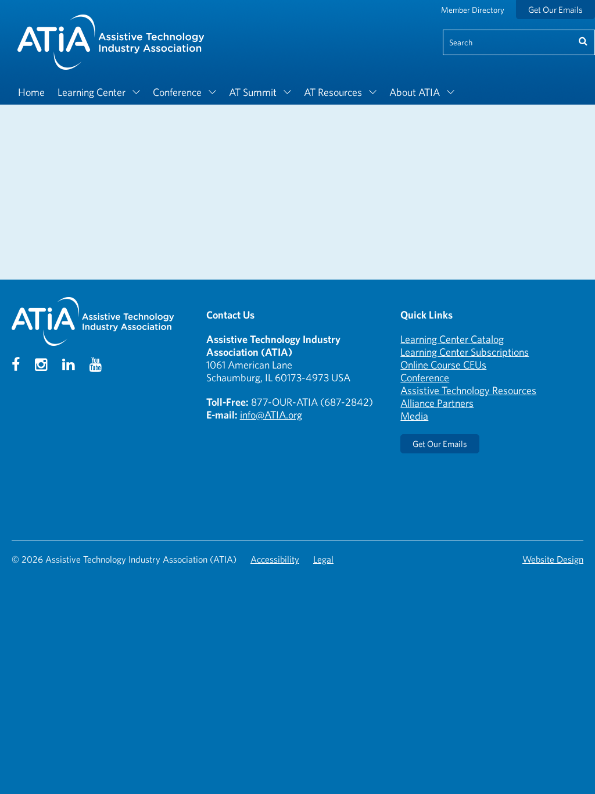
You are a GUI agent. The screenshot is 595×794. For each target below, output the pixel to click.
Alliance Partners (437, 403)
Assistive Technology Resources (468, 390)
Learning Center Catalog (452, 339)
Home (31, 92)
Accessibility (274, 559)
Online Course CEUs (443, 365)
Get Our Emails (555, 10)
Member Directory (472, 10)
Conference (177, 92)
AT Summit (253, 92)
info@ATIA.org (271, 415)
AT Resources (333, 92)
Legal (323, 559)
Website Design (552, 559)
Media (414, 416)
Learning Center (92, 92)
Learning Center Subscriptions (464, 352)
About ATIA (414, 92)
